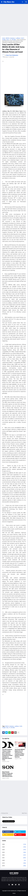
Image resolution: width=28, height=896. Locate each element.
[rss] (9, 884)
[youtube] (12, 884)
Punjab (4, 727)
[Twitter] (6, 732)
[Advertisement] (14, 20)
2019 (14, 863)
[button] (1, 2)
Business (12, 726)
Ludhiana (16, 726)
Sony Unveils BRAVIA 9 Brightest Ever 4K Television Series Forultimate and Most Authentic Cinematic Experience (20, 753)
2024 (14, 849)
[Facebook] (3, 732)
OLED (20, 726)
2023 (14, 852)
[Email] (15, 732)
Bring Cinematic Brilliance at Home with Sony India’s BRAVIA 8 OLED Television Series (7, 774)
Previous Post (4, 813)
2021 (14, 857)
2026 (14, 844)
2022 (14, 855)
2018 (14, 865)
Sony (7, 727)
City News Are (8, 2)
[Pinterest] (12, 732)
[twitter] (15, 884)
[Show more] (18, 732)
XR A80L (13, 727)
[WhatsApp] (9, 732)
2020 (14, 860)
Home (14, 893)
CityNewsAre (14, 890)
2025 (14, 847)
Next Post (24, 813)
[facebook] (19, 884)
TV (9, 727)
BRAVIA (7, 726)
